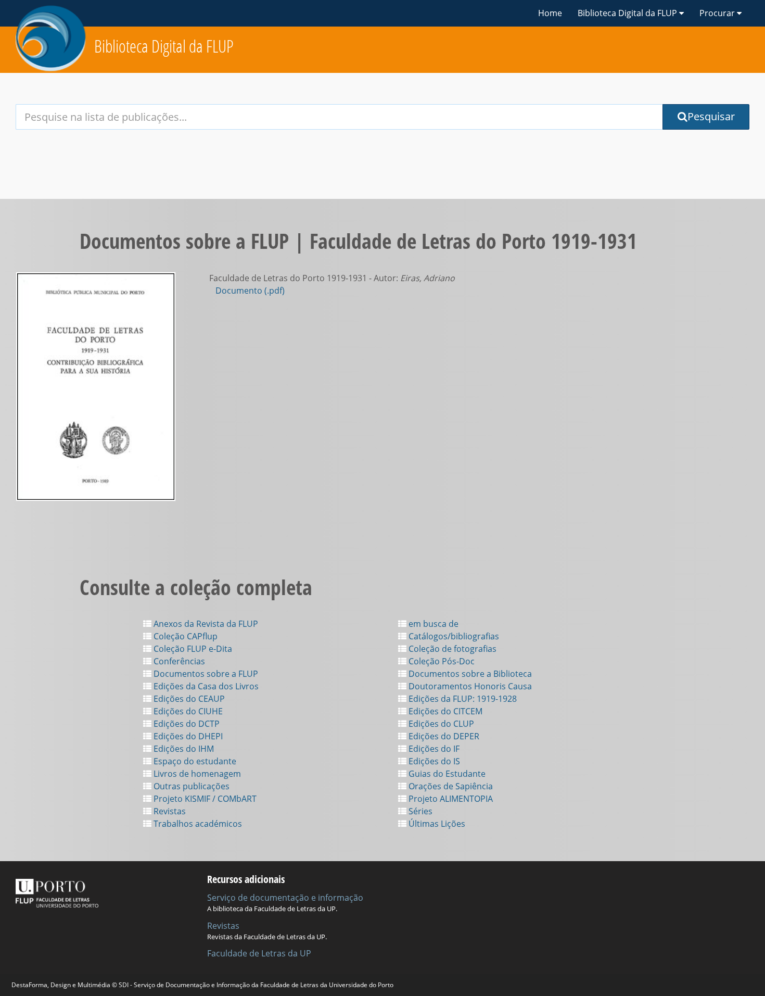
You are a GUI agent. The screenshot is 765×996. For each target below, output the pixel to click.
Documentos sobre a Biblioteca (469, 673)
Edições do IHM (182, 748)
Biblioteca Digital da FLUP (164, 46)
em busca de (432, 623)
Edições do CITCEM (444, 711)
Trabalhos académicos (196, 823)
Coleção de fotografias (451, 648)
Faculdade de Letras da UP (259, 953)
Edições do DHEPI (187, 736)
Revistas (168, 811)
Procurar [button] (718, 13)
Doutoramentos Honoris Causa (469, 686)
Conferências (178, 661)
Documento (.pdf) (250, 290)
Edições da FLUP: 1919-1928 (461, 698)
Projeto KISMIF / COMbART (204, 798)
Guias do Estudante (446, 773)
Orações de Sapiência (449, 786)
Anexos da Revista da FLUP (204, 623)
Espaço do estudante (193, 761)
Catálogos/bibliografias (452, 636)
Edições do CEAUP (188, 698)
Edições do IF (433, 748)
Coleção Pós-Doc (440, 661)
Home (550, 13)
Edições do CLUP (440, 723)
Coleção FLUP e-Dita (191, 648)
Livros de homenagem (196, 773)
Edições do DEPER (442, 736)
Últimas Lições (435, 823)
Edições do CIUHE (187, 711)
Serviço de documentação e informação (285, 897)
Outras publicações (190, 786)
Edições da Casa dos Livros (205, 686)
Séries (419, 811)
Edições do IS (433, 761)
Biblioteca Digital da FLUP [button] (628, 13)
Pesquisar (711, 116)
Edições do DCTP (185, 723)
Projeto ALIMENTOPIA (449, 798)
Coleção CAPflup (184, 636)
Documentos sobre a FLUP (204, 673)
